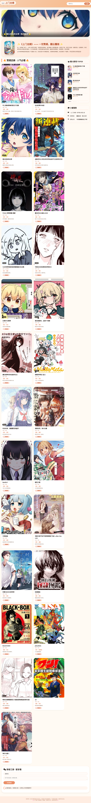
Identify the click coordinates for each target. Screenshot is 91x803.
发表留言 (10, 782)
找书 (87, 3)
